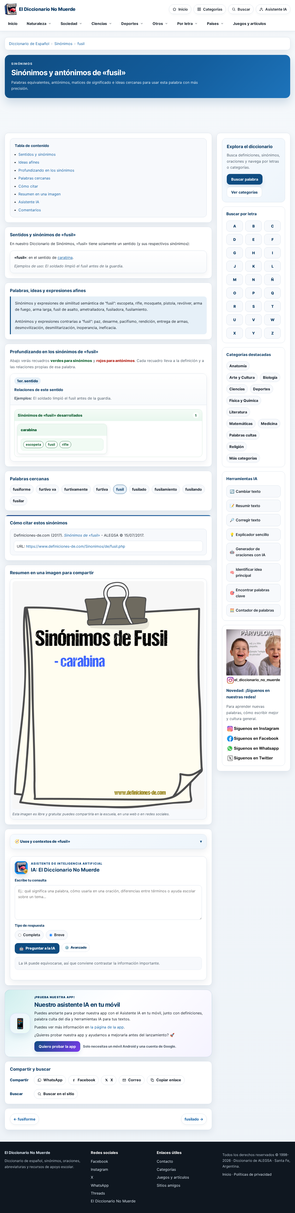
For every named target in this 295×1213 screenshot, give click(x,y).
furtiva (102, 489)
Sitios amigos (168, 1185)
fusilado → (194, 1119)
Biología (270, 377)
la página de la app (107, 1027)
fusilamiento (166, 489)
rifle (65, 444)
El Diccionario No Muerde (113, 1201)
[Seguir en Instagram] (253, 728)
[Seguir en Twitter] (253, 758)
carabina (65, 257)
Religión (236, 446)
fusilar (18, 501)
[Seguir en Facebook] (253, 738)
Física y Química (243, 400)
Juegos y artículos (249, 23)
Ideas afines (28, 162)
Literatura (238, 412)
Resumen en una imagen (39, 194)
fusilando (193, 489)
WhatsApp (100, 1185)
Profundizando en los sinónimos (46, 170)
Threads (98, 1193)
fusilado (139, 489)
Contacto (165, 1161)
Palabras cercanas (34, 178)
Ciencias (237, 389)
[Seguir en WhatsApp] (253, 748)
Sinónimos (63, 43)
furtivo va (47, 489)
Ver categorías (244, 192)
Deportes (261, 389)
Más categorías (243, 458)
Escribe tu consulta (31, 880)
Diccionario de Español (29, 43)
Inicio (13, 23)
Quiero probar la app (57, 1046)
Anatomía (238, 366)
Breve (59, 934)
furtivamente (76, 489)
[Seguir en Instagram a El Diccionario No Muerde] (253, 656)
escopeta (33, 444)
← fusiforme (24, 1119)
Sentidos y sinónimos (37, 154)
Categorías (166, 1169)
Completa (31, 934)
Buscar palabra (244, 179)
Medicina (269, 423)
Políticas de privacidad (252, 1174)
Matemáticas (241, 423)
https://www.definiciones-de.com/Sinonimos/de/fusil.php (75, 546)
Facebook (99, 1161)
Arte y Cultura (242, 377)
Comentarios (29, 210)
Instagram (99, 1169)
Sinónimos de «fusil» (82, 535)
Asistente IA (28, 202)
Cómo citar (28, 186)
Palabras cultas (243, 435)
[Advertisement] (147, 113)
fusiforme (22, 489)
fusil (81, 43)
